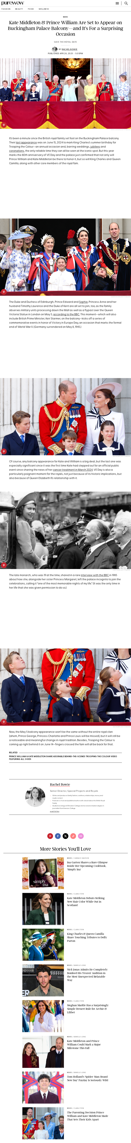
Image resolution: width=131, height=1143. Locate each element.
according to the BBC (66, 314)
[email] (81, 836)
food (31, 9)
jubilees (95, 146)
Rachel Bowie (69, 49)
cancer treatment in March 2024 (73, 470)
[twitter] (65, 836)
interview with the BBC (95, 575)
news (65, 17)
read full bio (54, 811)
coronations (16, 151)
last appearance (26, 142)
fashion (6, 9)
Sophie (83, 302)
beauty (19, 9)
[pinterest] (4, 125)
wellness (44, 9)
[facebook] (58, 836)
